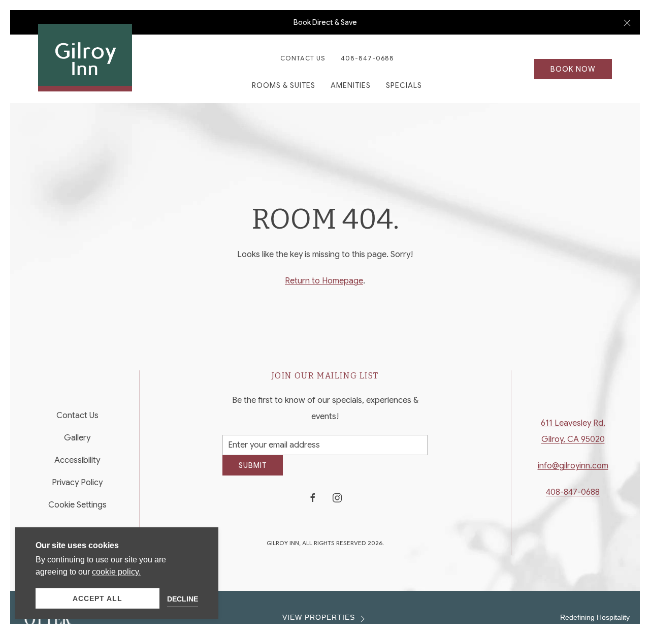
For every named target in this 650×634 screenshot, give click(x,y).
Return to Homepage (324, 281)
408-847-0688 (367, 58)
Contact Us (303, 58)
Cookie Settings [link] (77, 509)
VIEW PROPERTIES (318, 625)
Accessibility (77, 464)
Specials (404, 85)
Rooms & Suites (283, 85)
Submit (253, 473)
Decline (182, 599)
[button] (627, 22)
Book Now (573, 69)
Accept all (97, 598)
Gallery (77, 442)
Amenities (351, 85)
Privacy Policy (77, 487)
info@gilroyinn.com (573, 470)
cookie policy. (116, 571)
